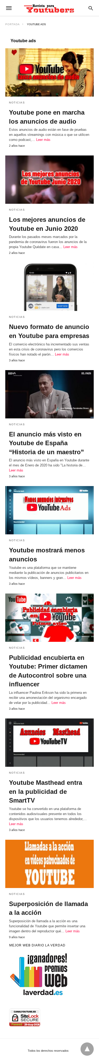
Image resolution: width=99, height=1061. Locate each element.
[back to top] (87, 1049)
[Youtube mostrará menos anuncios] (49, 510)
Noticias (17, 102)
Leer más (43, 140)
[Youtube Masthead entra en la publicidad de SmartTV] (49, 742)
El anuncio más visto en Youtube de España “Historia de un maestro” (46, 443)
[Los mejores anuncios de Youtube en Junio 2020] (49, 179)
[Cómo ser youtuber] (49, 8)
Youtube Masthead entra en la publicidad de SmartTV (45, 791)
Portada (12, 24)
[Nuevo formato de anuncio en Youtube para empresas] (49, 287)
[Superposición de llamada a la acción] (49, 864)
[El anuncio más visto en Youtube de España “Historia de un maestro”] (49, 394)
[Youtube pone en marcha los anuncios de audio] (49, 72)
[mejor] (39, 995)
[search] (91, 8)
